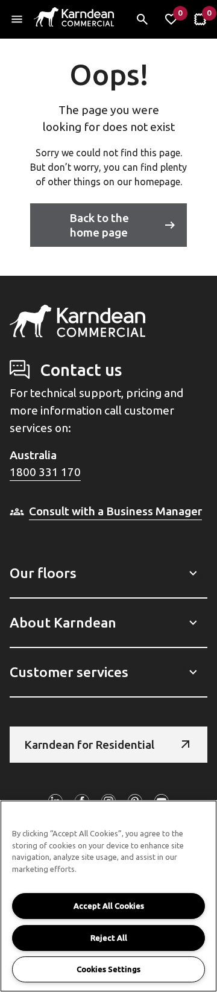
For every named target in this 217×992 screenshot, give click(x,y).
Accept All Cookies (109, 905)
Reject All (108, 937)
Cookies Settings (108, 969)
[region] (108, 896)
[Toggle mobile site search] (142, 19)
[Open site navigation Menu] (17, 19)
